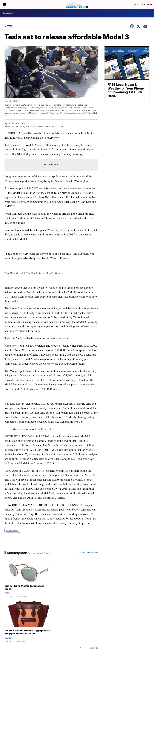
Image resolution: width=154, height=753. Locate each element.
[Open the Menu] (4, 4)
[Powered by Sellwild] (94, 648)
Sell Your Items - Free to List (41, 553)
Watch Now (142, 4)
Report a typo (12, 531)
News (9, 26)
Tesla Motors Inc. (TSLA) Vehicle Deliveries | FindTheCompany (34, 273)
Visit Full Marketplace (88, 553)
